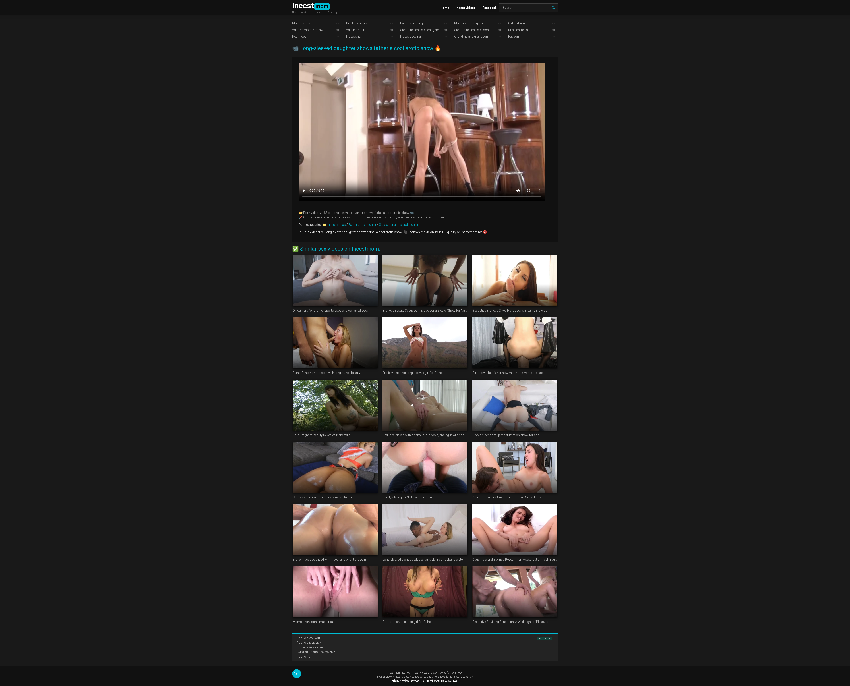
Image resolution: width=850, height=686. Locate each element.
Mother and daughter (468, 23)
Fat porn (514, 36)
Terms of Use (430, 680)
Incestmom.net (396, 672)
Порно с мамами (309, 642)
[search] (553, 7)
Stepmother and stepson (471, 30)
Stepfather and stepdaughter (420, 30)
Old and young (518, 23)
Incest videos (466, 8)
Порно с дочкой (308, 638)
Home (444, 8)
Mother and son (303, 23)
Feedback (489, 8)
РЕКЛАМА (544, 638)
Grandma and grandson (471, 36)
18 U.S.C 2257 (450, 680)
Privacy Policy (400, 680)
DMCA (415, 680)
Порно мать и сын (310, 647)
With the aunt (355, 30)
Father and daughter (414, 23)
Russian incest (518, 30)
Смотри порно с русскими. (316, 652)
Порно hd (303, 656)
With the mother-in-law (307, 30)
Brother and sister (358, 23)
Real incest (299, 36)
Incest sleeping (410, 36)
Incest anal (353, 36)
